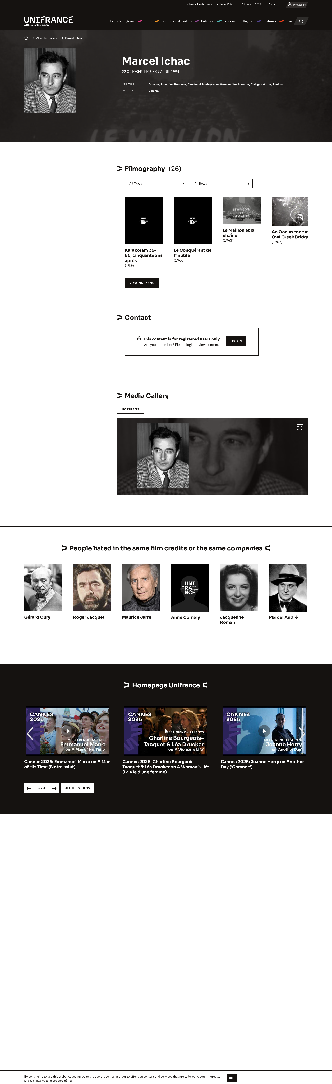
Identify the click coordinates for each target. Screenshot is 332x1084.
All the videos (77, 788)
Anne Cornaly (185, 617)
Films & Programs (122, 21)
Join (289, 21)
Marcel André (283, 617)
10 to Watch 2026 (250, 4)
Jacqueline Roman (232, 620)
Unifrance (270, 21)
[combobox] (156, 183)
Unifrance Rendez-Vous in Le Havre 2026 (209, 4)
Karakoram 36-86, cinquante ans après (144, 255)
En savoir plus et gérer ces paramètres (48, 1080)
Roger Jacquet (88, 617)
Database (207, 21)
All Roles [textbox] (201, 183)
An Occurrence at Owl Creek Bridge (290, 234)
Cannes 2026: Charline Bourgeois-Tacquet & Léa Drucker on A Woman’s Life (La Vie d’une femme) (67, 767)
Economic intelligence (238, 21)
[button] (300, 428)
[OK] (231, 1078)
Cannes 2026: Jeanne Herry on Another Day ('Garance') (164, 764)
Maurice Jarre (136, 617)
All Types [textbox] (135, 183)
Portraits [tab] (130, 409)
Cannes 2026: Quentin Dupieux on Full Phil (261, 764)
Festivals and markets (176, 21)
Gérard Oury (37, 617)
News (148, 21)
